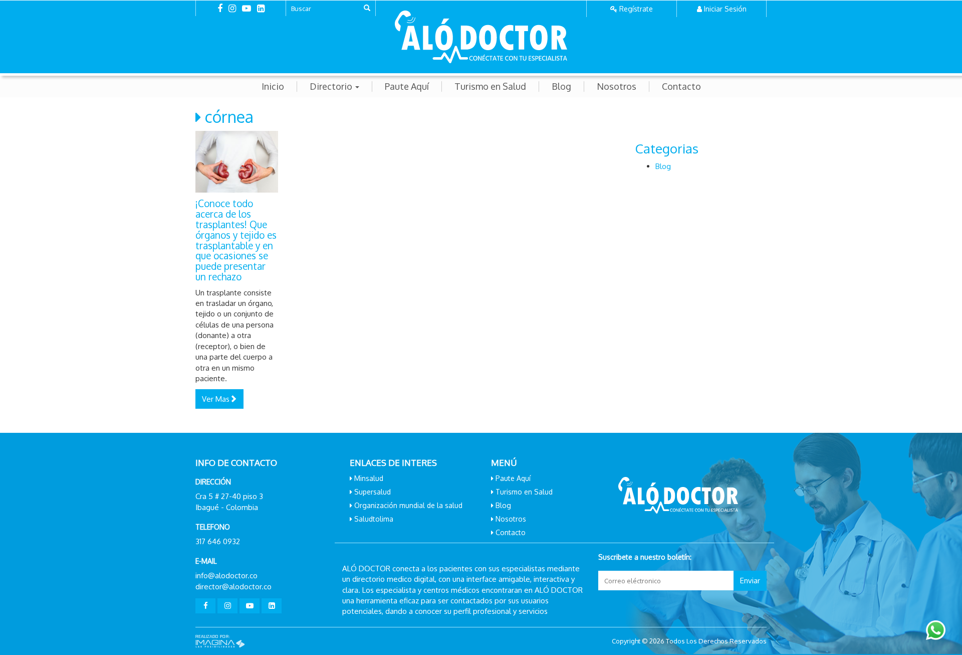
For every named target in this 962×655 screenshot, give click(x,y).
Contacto (681, 86)
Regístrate (636, 9)
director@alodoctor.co (233, 586)
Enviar (750, 580)
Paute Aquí (407, 86)
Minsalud (368, 478)
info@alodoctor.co (226, 575)
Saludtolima (373, 519)
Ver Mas (215, 399)
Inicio (273, 86)
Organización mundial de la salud (408, 505)
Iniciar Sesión (725, 9)
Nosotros (616, 86)
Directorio (332, 86)
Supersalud (372, 491)
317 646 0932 (217, 541)
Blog (561, 86)
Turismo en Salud (490, 86)
